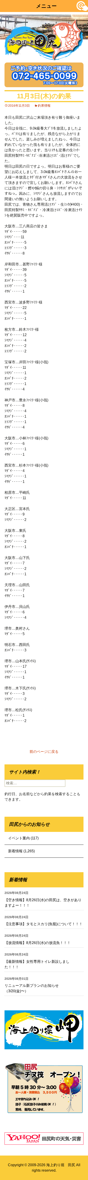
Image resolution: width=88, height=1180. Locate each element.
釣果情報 (44, 105)
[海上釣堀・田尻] (44, 38)
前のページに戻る (44, 752)
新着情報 (15, 851)
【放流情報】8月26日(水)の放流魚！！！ (38, 943)
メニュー (46, 6)
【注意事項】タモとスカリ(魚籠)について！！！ (44, 924)
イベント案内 (19, 838)
